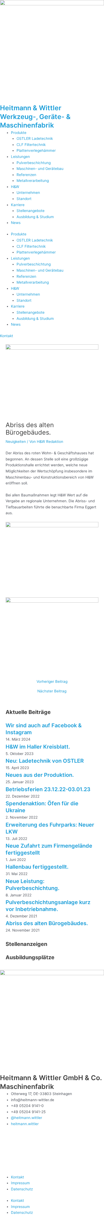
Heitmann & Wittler (30, 108)
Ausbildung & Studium (35, 217)
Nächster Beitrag (51, 691)
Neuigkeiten (16, 441)
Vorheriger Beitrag (52, 682)
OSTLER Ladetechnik (35, 138)
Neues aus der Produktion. (40, 775)
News (16, 222)
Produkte (18, 132)
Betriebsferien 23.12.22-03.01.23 (48, 789)
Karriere (18, 205)
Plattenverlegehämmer (36, 150)
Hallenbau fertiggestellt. (37, 867)
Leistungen (20, 156)
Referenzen (26, 175)
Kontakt (17, 1177)
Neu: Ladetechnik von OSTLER (45, 761)
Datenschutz (22, 1189)
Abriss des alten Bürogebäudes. (47, 923)
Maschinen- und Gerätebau (40, 168)
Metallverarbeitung (33, 180)
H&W (15, 187)
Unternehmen (28, 192)
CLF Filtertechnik (31, 144)
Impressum (20, 1183)
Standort (24, 199)
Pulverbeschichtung (34, 163)
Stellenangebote (31, 211)
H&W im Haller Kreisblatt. (38, 747)
